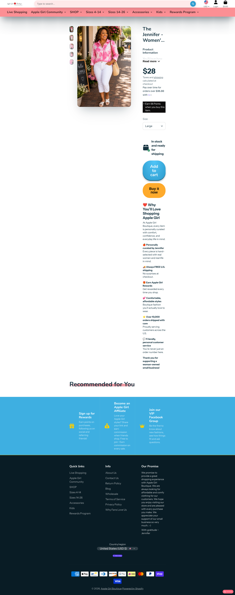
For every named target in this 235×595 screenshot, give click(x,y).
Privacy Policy (113, 504)
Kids (159, 12)
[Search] (193, 4)
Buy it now (154, 190)
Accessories (140, 12)
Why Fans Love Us (116, 509)
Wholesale (111, 494)
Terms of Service (115, 499)
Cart (225, 3)
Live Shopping (17, 12)
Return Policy (113, 483)
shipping (158, 77)
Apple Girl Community (47, 12)
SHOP (74, 12)
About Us (110, 472)
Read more (150, 61)
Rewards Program (183, 12)
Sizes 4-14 (93, 12)
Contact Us (112, 478)
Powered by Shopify (132, 588)
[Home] (14, 4)
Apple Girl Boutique (111, 588)
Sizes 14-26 (116, 12)
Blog (108, 488)
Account (215, 3)
